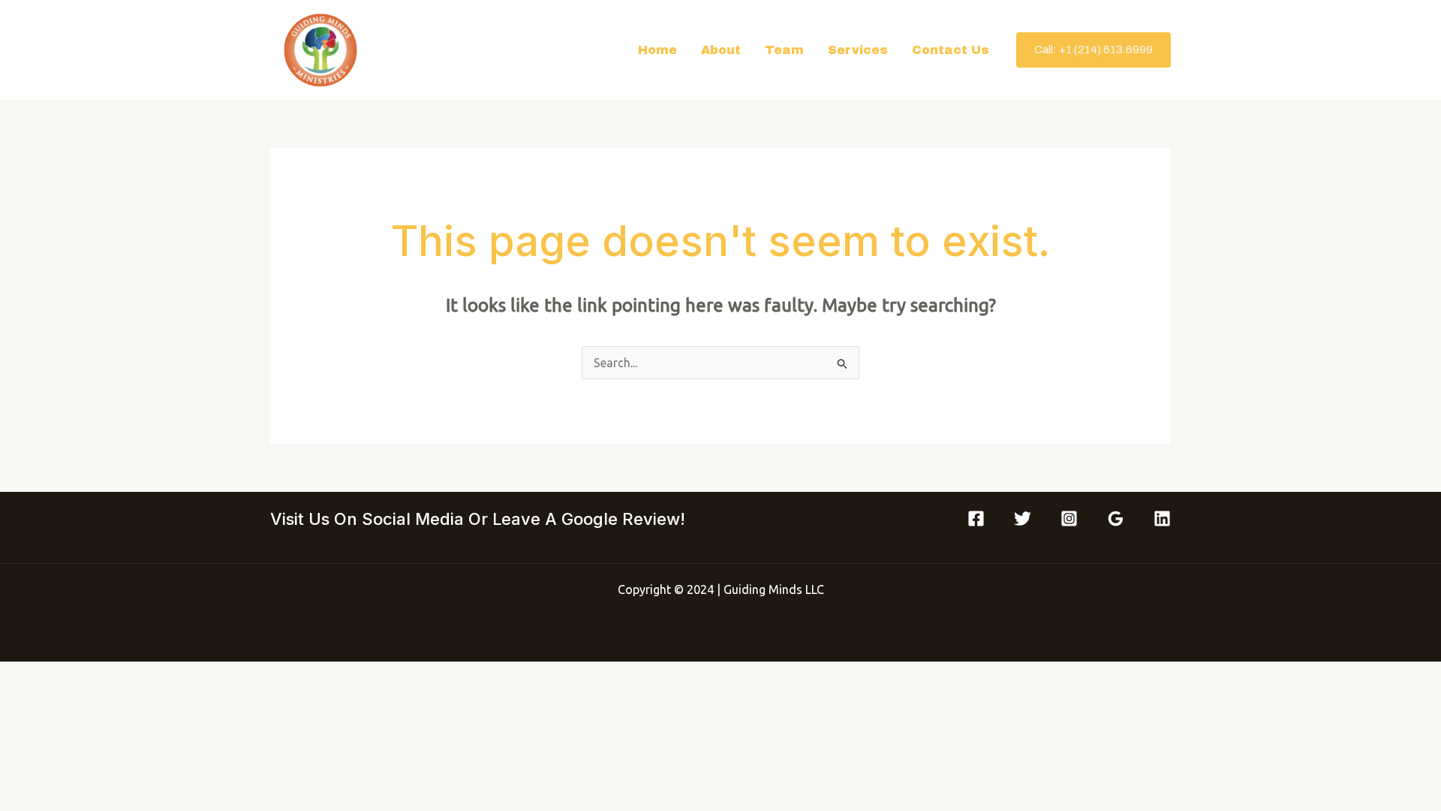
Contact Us (950, 50)
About (721, 50)
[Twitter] (1022, 518)
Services (858, 50)
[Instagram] (1069, 518)
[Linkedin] (1162, 518)
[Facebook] (976, 518)
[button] (1093, 50)
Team (784, 50)
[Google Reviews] (1115, 518)
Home (657, 50)
